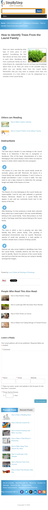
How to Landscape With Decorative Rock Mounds (27, 305)
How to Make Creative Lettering (21, 122)
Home (3, 23)
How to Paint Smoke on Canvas (21, 314)
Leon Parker (13, 272)
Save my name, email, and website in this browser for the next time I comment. (22, 387)
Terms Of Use (15, 485)
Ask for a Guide (8, 483)
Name (5, 378)
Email (20, 378)
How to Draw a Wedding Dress (21, 415)
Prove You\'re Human (10, 392)
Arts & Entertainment (14, 23)
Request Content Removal (28, 487)
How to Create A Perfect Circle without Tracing (26, 131)
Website (33, 378)
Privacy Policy (26, 485)
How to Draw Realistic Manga (20, 296)
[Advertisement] (24, 43)
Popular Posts (9, 410)
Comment (6, 349)
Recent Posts (26, 410)
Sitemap (6, 485)
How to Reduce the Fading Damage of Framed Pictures (28, 323)
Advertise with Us (22, 483)
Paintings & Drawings (31, 23)
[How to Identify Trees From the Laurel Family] (37, 55)
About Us (32, 483)
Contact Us (41, 483)
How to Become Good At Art (20, 423)
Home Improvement (10, 487)
